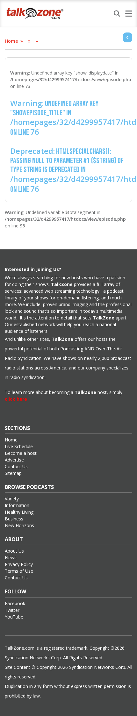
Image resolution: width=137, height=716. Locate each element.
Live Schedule (19, 446)
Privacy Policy (19, 564)
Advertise (14, 460)
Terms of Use (19, 571)
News (11, 558)
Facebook (15, 603)
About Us (14, 551)
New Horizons (19, 525)
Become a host (21, 453)
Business (14, 519)
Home (11, 41)
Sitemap (13, 473)
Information (17, 505)
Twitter (12, 610)
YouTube (14, 617)
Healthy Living (19, 512)
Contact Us (16, 466)
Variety (12, 499)
